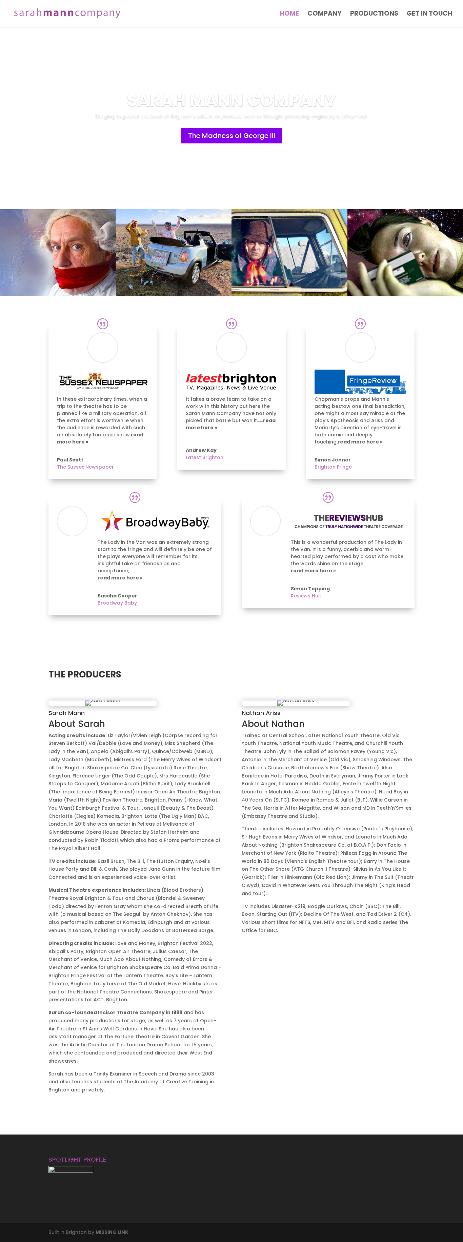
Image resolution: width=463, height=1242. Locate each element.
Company (324, 14)
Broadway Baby (117, 602)
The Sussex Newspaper (85, 467)
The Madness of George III (231, 151)
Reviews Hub (306, 595)
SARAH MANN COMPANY (231, 117)
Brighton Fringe (333, 467)
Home (289, 14)
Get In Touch (429, 14)
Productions (374, 14)
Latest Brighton (204, 457)
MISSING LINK (112, 1232)
